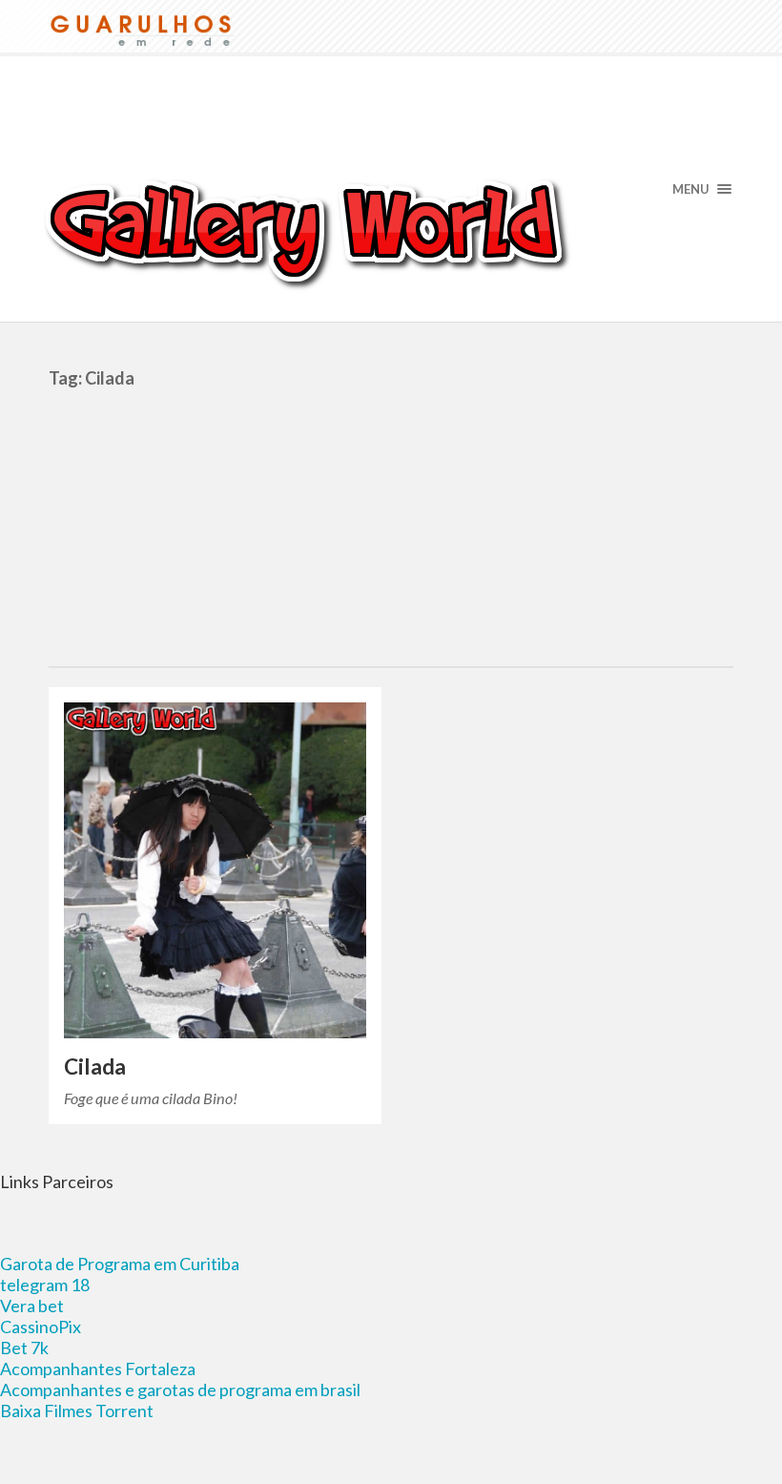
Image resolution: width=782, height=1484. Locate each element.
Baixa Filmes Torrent (77, 1410)
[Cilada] (215, 870)
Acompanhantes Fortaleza (98, 1368)
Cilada (95, 1066)
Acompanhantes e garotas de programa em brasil (180, 1389)
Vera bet (32, 1305)
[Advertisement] (391, 523)
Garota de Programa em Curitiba (119, 1263)
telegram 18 (45, 1284)
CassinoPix (40, 1326)
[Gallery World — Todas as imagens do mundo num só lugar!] (391, 231)
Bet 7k (24, 1347)
